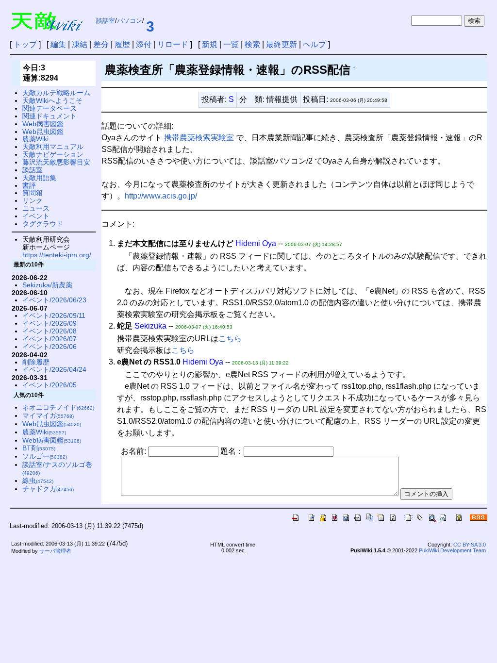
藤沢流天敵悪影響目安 (56, 162)
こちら (230, 338)
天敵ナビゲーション (52, 154)
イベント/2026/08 (49, 331)
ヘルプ (314, 44)
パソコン (129, 20)
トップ (25, 44)
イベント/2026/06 (49, 346)
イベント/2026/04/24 (54, 369)
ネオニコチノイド (58, 407)
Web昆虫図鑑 (43, 131)
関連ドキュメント (49, 116)
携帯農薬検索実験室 (199, 137)
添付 (143, 44)
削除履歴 (36, 362)
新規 (209, 44)
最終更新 (281, 44)
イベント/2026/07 (49, 339)
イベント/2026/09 (49, 323)
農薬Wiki (35, 139)
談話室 (105, 20)
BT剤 (38, 448)
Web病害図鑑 (43, 124)
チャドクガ (48, 489)
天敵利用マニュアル (52, 146)
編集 (58, 44)
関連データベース (49, 108)
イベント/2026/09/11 (53, 315)
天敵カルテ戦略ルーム (56, 93)
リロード (172, 44)
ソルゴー (44, 456)
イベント (36, 216)
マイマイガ (48, 415)
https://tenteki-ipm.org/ (56, 255)
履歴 (122, 44)
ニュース (36, 208)
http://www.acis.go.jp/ (161, 196)
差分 (101, 44)
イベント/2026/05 (49, 385)
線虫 (37, 480)
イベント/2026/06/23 (54, 300)
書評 (29, 185)
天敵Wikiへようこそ (52, 100)
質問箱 (32, 193)
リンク (32, 200)
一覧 (231, 44)
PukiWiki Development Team (452, 550)
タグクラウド (42, 224)
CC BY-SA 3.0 (469, 544)
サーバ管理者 (55, 551)
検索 (252, 44)
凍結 (79, 44)
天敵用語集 (39, 178)
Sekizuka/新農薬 (47, 285)
